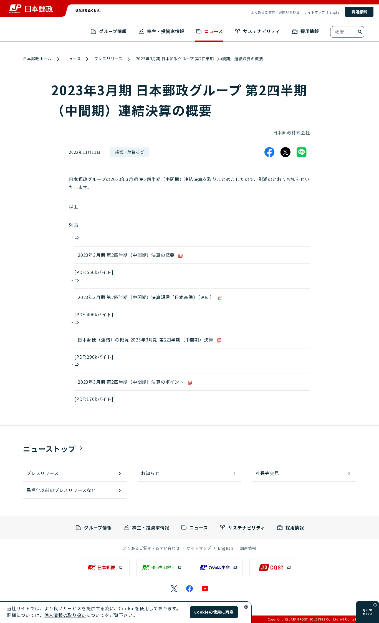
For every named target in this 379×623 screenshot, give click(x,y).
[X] (285, 152)
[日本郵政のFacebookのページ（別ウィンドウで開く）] (189, 588)
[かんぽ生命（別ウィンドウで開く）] (218, 567)
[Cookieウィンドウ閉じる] (246, 607)
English (336, 12)
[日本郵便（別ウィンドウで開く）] (105, 567)
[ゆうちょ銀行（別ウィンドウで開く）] (161, 567)
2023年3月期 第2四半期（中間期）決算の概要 (126, 255)
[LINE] (301, 152)
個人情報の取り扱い (65, 615)
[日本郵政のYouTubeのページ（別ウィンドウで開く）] (205, 588)
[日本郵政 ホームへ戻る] (31, 8)
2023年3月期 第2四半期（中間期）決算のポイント (131, 381)
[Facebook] (269, 152)
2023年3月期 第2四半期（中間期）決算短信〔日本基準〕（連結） (146, 297)
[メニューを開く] (375, 605)
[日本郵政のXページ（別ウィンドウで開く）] (174, 588)
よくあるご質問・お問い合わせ (275, 12)
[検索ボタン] (360, 32)
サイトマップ (314, 12)
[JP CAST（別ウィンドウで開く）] (274, 567)
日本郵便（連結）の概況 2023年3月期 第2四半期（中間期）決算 (145, 339)
